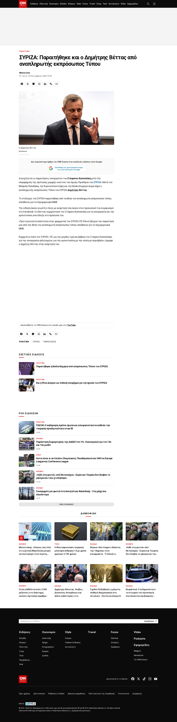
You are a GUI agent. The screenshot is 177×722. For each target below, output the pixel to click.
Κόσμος (71, 4)
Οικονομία (53, 4)
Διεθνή (45, 655)
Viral (21, 664)
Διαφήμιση (137, 694)
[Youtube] (155, 678)
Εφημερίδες (132, 4)
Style (79, 4)
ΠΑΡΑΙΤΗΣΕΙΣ (49, 342)
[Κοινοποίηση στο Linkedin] (45, 83)
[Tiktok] (144, 678)
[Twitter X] (138, 678)
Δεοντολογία (39, 694)
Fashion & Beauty (72, 642)
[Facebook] (132, 678)
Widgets (137, 651)
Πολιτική (44, 4)
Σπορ (99, 4)
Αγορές (45, 651)
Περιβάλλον (24, 660)
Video (123, 4)
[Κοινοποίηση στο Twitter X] (27, 83)
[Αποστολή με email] (56, 83)
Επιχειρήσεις (48, 647)
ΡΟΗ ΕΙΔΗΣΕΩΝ (28, 413)
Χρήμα (45, 642)
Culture (68, 638)
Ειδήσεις (34, 4)
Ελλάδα (63, 4)
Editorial (114, 638)
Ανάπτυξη (46, 638)
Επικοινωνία (123, 694)
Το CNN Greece (140, 659)
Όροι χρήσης (24, 694)
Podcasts (139, 638)
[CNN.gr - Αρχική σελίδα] (23, 679)
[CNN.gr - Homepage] (23, 4)
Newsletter (138, 655)
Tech (105, 4)
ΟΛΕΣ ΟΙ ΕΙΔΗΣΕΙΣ (66, 504)
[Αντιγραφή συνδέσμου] (51, 83)
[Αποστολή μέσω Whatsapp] (39, 83)
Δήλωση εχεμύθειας (76, 694)
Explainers (115, 647)
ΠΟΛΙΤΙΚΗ (24, 51)
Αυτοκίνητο (114, 4)
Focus (85, 4)
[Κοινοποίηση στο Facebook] (21, 83)
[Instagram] (149, 678)
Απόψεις (115, 642)
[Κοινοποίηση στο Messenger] (33, 83)
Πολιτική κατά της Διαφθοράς (102, 694)
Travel (92, 4)
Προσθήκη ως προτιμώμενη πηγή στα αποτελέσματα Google (69, 168)
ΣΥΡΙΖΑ (36, 342)
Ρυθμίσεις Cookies (56, 694)
